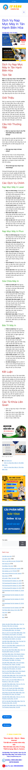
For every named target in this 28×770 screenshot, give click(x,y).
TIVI (3, 615)
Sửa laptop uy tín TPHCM (9, 571)
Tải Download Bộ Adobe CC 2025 (12, 588)
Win (3, 617)
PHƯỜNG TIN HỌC (7, 566)
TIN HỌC (4, 612)
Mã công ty (7, 725)
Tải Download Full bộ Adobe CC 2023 (13, 603)
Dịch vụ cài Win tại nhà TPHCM (11, 561)
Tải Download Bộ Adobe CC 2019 (11, 583)
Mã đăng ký (7, 717)
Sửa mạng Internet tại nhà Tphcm (11, 573)
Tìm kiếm (4, 540)
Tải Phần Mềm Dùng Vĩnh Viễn (11, 610)
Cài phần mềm (6, 558)
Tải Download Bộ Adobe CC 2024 (12, 585)
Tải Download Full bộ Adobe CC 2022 (13, 599)
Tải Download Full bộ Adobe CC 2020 (13, 590)
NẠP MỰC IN (8, 460)
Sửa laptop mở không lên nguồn (11, 568)
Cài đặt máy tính (7, 556)
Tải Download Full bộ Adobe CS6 (11, 607)
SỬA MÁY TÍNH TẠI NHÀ (9, 578)
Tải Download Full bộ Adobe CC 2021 (13, 595)
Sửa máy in (5, 576)
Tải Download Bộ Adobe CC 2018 (11, 580)
